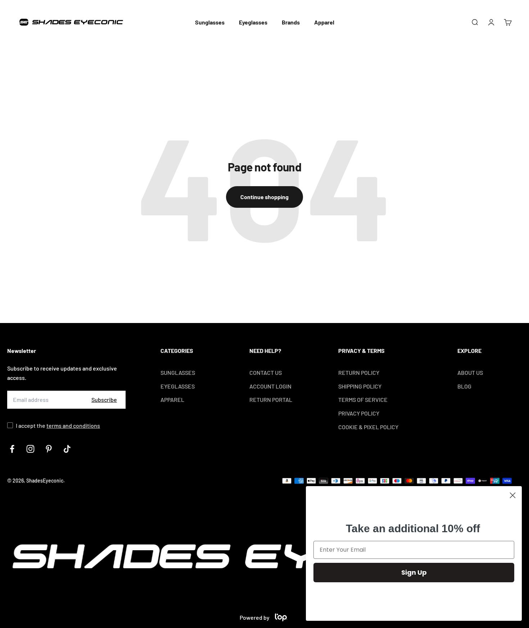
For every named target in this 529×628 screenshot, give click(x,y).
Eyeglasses (253, 22)
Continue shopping (264, 196)
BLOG (464, 386)
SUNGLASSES (177, 372)
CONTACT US (265, 372)
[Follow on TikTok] (67, 449)
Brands (291, 22)
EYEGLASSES (177, 386)
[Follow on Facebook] (12, 449)
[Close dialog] (512, 495)
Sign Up (414, 572)
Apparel (324, 22)
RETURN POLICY (358, 372)
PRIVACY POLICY (358, 413)
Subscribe (104, 399)
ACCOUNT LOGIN (270, 386)
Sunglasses (210, 22)
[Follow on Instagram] (30, 449)
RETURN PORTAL (270, 399)
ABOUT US (470, 372)
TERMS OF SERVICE (363, 399)
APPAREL (172, 399)
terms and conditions (73, 425)
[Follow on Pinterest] (49, 449)
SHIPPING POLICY (359, 386)
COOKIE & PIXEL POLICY (368, 426)
